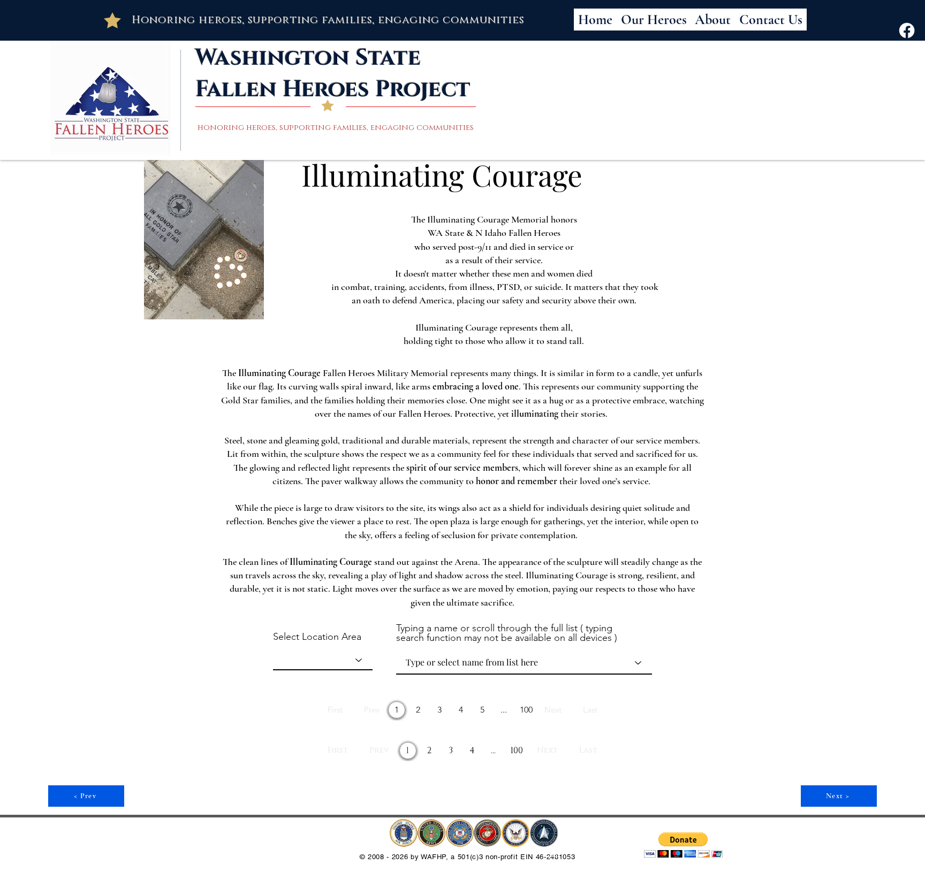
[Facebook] (907, 30)
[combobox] (323, 660)
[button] (683, 845)
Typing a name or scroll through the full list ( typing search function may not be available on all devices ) (506, 632)
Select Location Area (317, 636)
